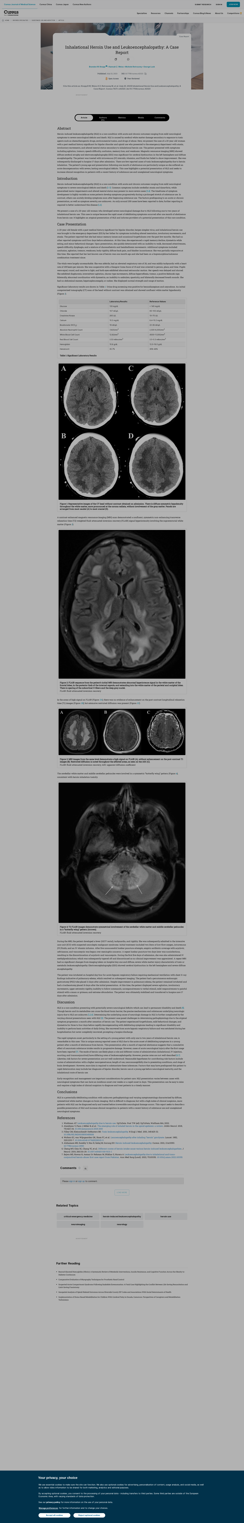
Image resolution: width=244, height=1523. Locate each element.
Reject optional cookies (89, 1515)
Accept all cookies (54, 1515)
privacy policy (53, 1502)
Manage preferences (48, 1508)
